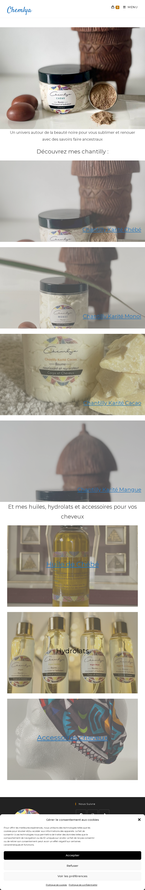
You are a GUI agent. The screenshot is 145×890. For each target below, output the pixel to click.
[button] (139, 819)
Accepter (72, 855)
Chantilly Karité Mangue (109, 489)
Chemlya (19, 10)
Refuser (72, 865)
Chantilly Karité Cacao (112, 403)
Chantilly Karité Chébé (112, 229)
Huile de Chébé (72, 564)
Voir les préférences (72, 876)
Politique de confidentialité (83, 884)
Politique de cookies (56, 884)
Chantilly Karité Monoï (112, 316)
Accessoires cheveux (72, 737)
